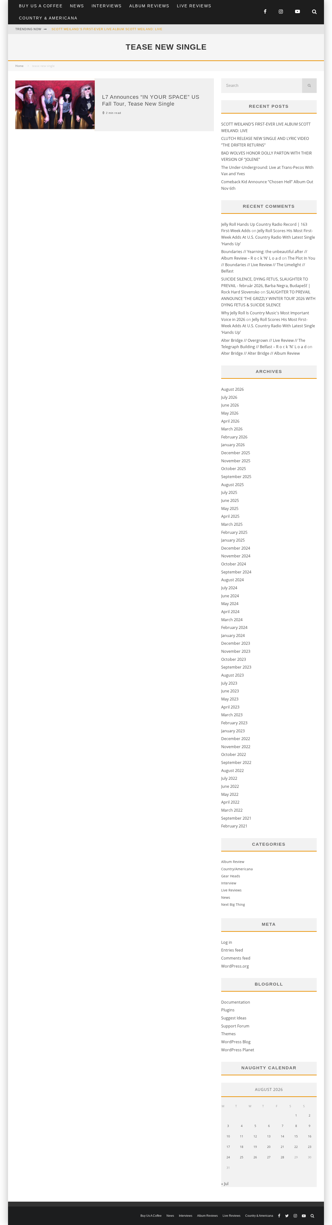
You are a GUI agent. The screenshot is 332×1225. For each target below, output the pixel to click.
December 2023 (235, 643)
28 (282, 1157)
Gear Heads (230, 876)
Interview (228, 883)
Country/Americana (237, 869)
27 (269, 1157)
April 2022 (230, 802)
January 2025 (233, 540)
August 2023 (232, 675)
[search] (309, 85)
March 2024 (232, 619)
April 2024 (230, 611)
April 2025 (230, 516)
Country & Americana (48, 18)
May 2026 (229, 413)
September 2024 (236, 572)
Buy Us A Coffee (41, 6)
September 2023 (236, 667)
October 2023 (233, 659)
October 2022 (233, 754)
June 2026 (230, 405)
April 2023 (230, 707)
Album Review (232, 861)
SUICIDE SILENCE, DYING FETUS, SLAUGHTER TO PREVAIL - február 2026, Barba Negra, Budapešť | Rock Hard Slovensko (265, 285)
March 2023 (232, 714)
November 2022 (235, 746)
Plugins (228, 1010)
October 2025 (233, 468)
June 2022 (230, 786)
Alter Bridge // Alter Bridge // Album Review (260, 353)
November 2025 (235, 460)
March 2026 (232, 429)
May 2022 (229, 794)
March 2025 (232, 524)
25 (241, 1157)
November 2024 (235, 556)
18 (241, 1147)
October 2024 (233, 564)
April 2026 (230, 421)
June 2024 (230, 596)
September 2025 (236, 476)
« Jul (224, 1183)
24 (228, 1157)
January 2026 (233, 444)
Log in (226, 942)
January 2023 (233, 731)
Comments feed (235, 958)
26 (255, 1157)
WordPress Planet (237, 1050)
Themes (228, 1033)
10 (228, 1136)
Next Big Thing (233, 904)
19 (255, 1147)
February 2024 (234, 627)
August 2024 (232, 579)
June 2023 (230, 691)
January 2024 (233, 635)
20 (269, 1147)
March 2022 (232, 810)
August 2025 (232, 484)
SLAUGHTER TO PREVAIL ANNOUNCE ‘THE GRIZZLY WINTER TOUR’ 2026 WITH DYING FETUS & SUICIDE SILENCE (268, 298)
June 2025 (230, 500)
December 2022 (235, 738)
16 (309, 1136)
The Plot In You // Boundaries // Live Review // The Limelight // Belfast (268, 264)
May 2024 (229, 603)
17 (228, 1147)
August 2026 (232, 389)
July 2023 (229, 683)
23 (309, 1147)
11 (241, 1136)
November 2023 (235, 651)
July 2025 (229, 492)
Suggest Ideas (233, 1018)
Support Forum (235, 1026)
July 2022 (229, 778)
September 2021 (236, 818)
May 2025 (229, 508)
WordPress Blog (236, 1041)
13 (269, 1136)
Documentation (235, 1002)
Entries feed (232, 950)
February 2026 (234, 437)
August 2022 (232, 770)
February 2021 (234, 826)
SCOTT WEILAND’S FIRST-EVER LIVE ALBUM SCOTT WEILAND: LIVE (107, 29)
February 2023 (234, 723)
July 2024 (229, 587)
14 (282, 1136)
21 (282, 1147)
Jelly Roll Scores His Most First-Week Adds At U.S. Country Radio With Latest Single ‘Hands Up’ (268, 237)
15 (296, 1136)
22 (296, 1147)
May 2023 (229, 699)
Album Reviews (149, 6)
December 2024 (235, 548)
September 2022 (236, 762)
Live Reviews (194, 6)
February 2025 (234, 532)
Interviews (107, 6)
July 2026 (229, 397)
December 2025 (235, 452)
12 (255, 1136)
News (77, 6)
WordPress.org (235, 966)
